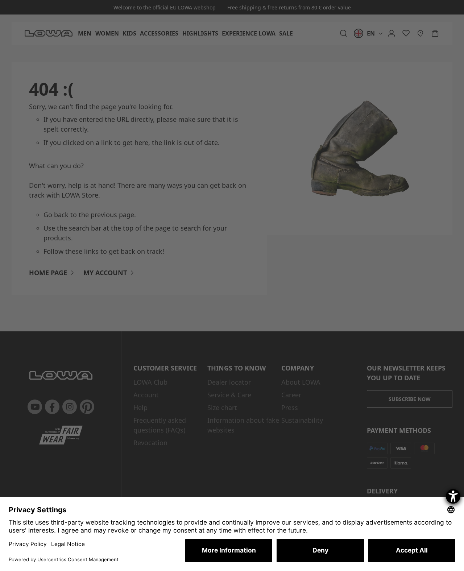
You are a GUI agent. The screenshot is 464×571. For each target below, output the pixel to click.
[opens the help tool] (453, 496)
